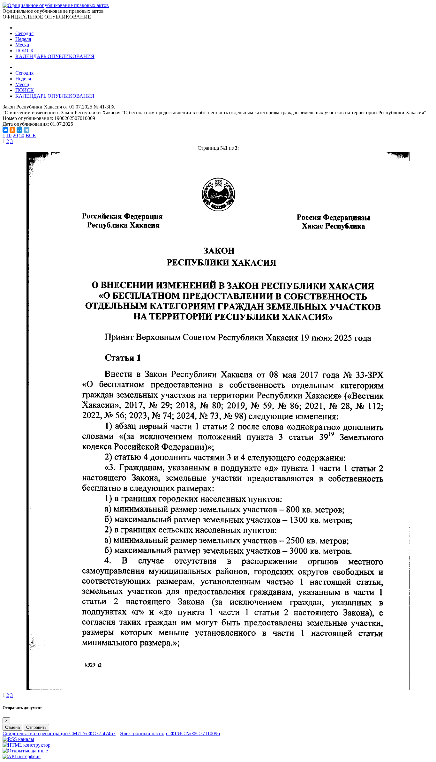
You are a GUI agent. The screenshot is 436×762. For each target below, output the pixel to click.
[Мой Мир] (19, 130)
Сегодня (24, 33)
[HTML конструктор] (26, 745)
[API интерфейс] (22, 756)
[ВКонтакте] (5, 130)
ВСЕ (31, 135)
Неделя (23, 39)
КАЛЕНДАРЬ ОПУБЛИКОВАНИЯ (54, 56)
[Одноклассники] (12, 130)
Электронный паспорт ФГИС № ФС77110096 (170, 733)
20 (15, 135)
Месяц (22, 45)
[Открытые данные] (25, 750)
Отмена (12, 727)
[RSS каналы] (18, 739)
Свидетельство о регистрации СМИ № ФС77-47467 (59, 733)
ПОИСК (24, 50)
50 (21, 135)
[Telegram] (26, 130)
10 (8, 135)
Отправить (36, 727)
